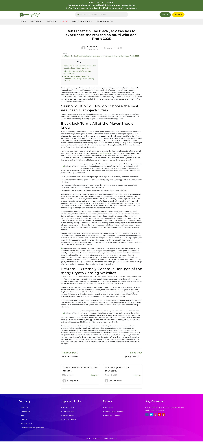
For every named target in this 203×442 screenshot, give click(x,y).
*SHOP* (64, 21)
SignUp (178, 14)
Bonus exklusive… (70, 356)
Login (165, 14)
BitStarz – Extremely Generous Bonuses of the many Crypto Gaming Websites (79, 78)
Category (50, 21)
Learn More (130, 8)
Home (23, 21)
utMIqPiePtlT (93, 47)
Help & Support (103, 21)
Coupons (108, 48)
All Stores (34, 21)
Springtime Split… (133, 356)
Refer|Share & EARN (81, 21)
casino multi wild (104, 153)
